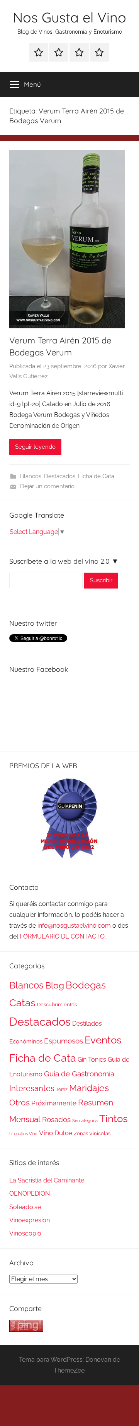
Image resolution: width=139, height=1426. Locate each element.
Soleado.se (25, 1207)
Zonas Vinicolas (92, 1133)
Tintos (113, 1118)
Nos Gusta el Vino (69, 17)
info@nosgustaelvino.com (74, 925)
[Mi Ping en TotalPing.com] (26, 1329)
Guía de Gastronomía (79, 1073)
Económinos (25, 1041)
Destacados (59, 476)
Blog (54, 985)
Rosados (56, 1119)
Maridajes (89, 1088)
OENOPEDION (29, 1193)
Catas (22, 1003)
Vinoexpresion (29, 1220)
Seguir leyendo (35, 446)
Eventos (103, 1040)
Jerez (62, 1089)
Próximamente (53, 1103)
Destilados (87, 1023)
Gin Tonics (92, 1059)
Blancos (30, 476)
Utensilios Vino (23, 1133)
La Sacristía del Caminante (46, 1180)
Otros (19, 1102)
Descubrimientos (57, 1004)
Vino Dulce (55, 1133)
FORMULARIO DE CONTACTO (62, 936)
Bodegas (86, 985)
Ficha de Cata (96, 476)
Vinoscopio (25, 1233)
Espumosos (63, 1040)
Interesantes (31, 1088)
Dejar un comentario (47, 486)
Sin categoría (85, 1120)
